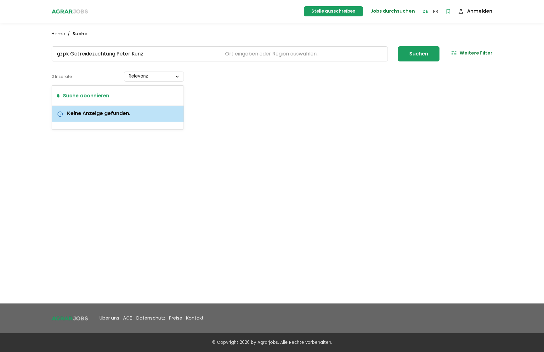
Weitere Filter (476, 53)
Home (58, 34)
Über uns (109, 318)
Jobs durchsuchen (393, 11)
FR (435, 11)
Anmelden (479, 11)
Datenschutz (150, 318)
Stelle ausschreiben (333, 11)
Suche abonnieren (86, 95)
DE (425, 11)
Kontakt (195, 318)
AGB (128, 318)
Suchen (418, 53)
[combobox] (129, 76)
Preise (175, 318)
